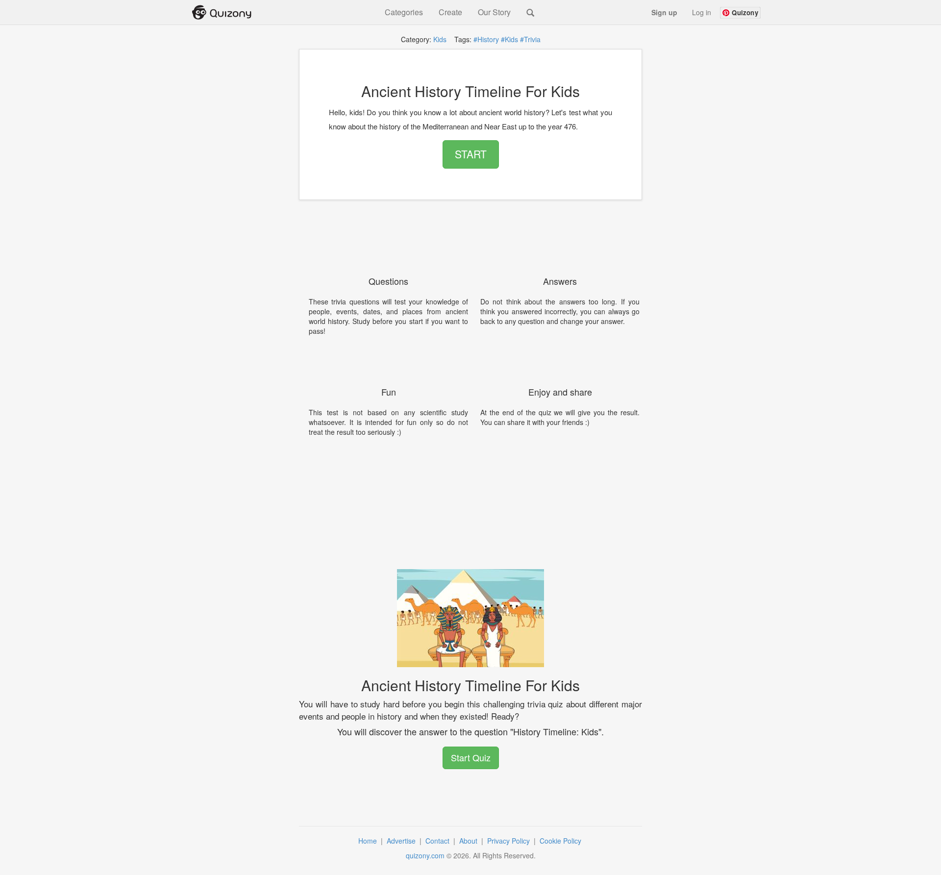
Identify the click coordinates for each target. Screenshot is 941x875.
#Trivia (530, 39)
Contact (438, 841)
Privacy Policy (509, 841)
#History (486, 39)
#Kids (509, 39)
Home (368, 841)
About (469, 841)
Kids (439, 39)
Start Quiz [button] (471, 757)
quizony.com (425, 855)
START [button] (471, 154)
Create (450, 12)
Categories (404, 12)
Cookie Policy (561, 841)
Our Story (494, 12)
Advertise (402, 841)
